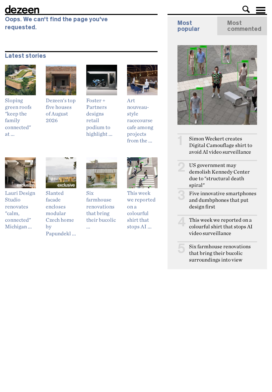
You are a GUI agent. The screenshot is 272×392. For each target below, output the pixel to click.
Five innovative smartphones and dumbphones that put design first (222, 200)
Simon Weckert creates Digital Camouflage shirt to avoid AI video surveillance (220, 145)
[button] (246, 9)
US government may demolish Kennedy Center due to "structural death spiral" (219, 175)
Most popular (188, 26)
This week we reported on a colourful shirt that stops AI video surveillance (220, 226)
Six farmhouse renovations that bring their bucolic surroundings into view (220, 253)
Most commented (244, 26)
